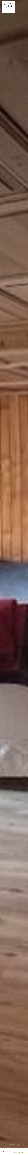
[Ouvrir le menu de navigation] (25, 6)
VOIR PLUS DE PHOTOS (16, 1144)
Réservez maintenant (19, 1152)
